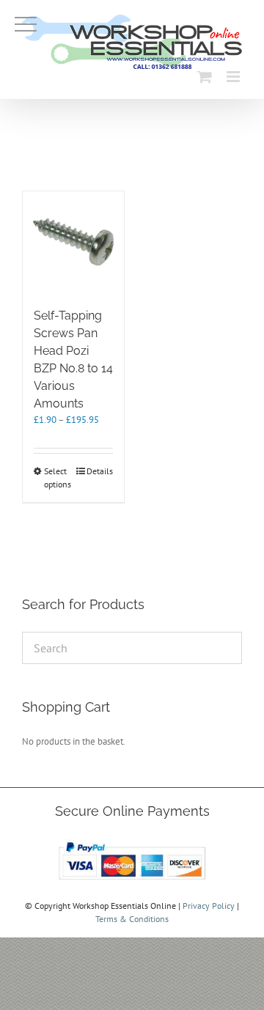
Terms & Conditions (132, 918)
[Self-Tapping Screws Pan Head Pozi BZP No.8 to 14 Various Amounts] (73, 241)
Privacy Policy (209, 905)
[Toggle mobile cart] (204, 76)
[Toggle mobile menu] (234, 76)
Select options (57, 477)
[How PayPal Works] (132, 841)
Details (100, 470)
